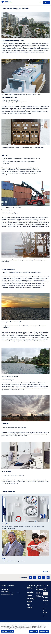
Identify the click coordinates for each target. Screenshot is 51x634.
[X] (34, 577)
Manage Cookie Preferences (7, 631)
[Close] (49, 624)
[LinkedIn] (43, 577)
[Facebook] (30, 577)
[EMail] (48, 577)
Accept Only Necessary (44, 631)
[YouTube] (39, 577)
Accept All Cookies (33, 631)
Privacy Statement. (27, 628)
